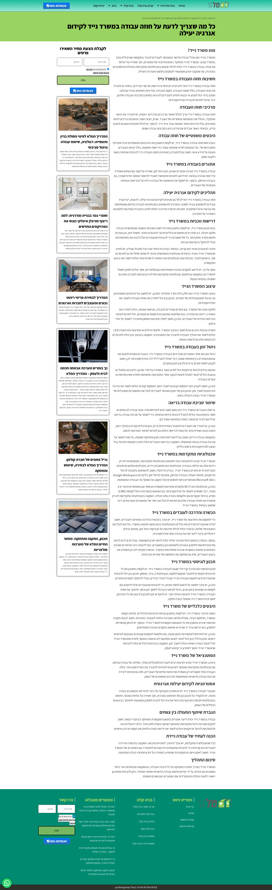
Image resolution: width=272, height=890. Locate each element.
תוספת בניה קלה (146, 836)
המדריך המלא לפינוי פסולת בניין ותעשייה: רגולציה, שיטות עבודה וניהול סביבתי (84, 142)
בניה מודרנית (168, 6)
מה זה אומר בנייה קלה (143, 806)
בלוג (114, 6)
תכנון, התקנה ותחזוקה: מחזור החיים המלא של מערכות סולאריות (86, 544)
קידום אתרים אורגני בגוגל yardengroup (136, 887)
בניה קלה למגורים (145, 814)
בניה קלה (129, 6)
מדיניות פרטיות (68, 820)
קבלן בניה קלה (145, 6)
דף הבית (211, 18)
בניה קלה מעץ (147, 828)
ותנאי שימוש (98, 73)
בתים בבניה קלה (146, 821)
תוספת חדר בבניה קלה (143, 843)
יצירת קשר (98, 6)
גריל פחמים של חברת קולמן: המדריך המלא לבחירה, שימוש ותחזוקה (86, 465)
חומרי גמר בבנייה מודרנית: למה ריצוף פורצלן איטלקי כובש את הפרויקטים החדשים (84, 221)
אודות (182, 6)
